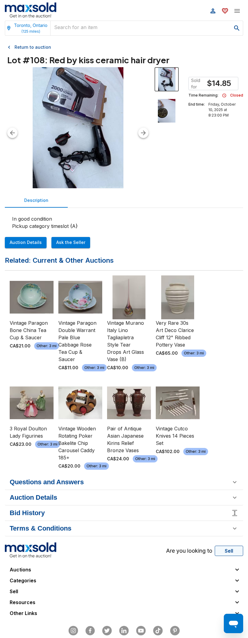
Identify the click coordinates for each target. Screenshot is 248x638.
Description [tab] (36, 200)
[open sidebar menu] (237, 10)
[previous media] (12, 133)
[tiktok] (158, 630)
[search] (237, 28)
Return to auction (33, 47)
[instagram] (73, 630)
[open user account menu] (213, 10)
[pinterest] (175, 630)
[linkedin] (124, 630)
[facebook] (90, 630)
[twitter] (107, 630)
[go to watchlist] (225, 10)
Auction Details (26, 242)
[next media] (143, 133)
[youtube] (141, 630)
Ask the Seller (70, 242)
